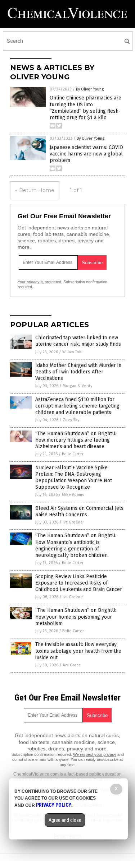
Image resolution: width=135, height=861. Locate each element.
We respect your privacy (94, 754)
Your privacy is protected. (40, 282)
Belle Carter (73, 454)
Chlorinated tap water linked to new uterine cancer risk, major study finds (78, 341)
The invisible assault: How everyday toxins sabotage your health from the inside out (78, 650)
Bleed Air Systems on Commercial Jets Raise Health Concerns (79, 511)
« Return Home (34, 190)
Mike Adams (73, 494)
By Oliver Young (90, 89)
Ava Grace (72, 665)
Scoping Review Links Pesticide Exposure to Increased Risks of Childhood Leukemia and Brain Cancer (78, 582)
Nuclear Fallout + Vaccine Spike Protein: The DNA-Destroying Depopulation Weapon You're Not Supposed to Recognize (73, 477)
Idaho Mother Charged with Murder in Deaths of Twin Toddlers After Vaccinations (78, 371)
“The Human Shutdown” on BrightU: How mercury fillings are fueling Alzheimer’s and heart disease (75, 440)
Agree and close (65, 820)
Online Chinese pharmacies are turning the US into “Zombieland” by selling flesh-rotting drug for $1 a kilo (85, 108)
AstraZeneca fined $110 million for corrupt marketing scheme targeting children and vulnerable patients (77, 405)
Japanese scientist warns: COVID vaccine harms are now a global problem (86, 153)
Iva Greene (73, 522)
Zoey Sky (71, 420)
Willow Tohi (72, 352)
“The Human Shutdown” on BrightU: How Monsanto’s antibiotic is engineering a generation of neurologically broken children (75, 545)
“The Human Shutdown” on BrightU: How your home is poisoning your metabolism (75, 616)
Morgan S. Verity (77, 385)
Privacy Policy (53, 805)
